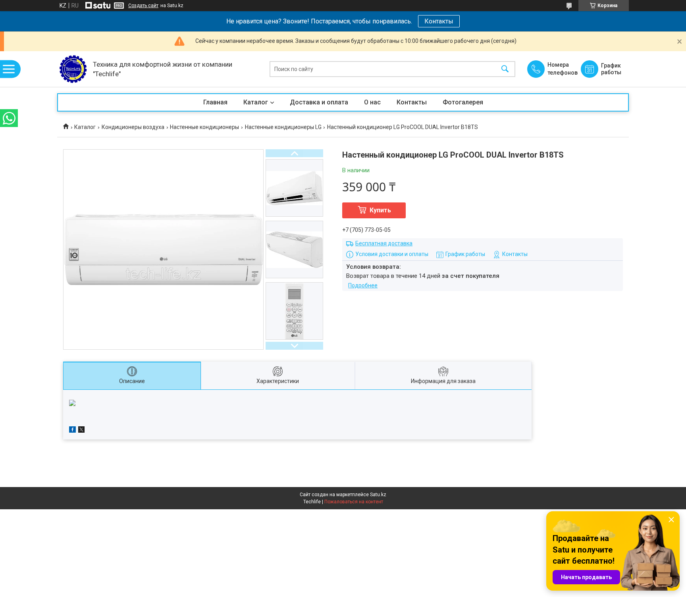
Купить (380, 210)
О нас (372, 102)
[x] (81, 431)
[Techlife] (73, 69)
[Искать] (504, 69)
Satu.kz (378, 494)
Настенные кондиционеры (204, 127)
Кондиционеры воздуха (133, 127)
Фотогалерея (463, 102)
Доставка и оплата (319, 102)
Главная (215, 102)
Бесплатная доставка (383, 243)
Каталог (255, 102)
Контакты (438, 21)
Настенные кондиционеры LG (283, 127)
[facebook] (72, 431)
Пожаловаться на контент (353, 502)
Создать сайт (143, 5)
